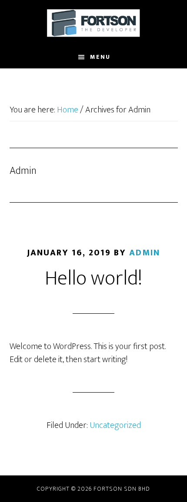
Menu (100, 57)
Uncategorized (115, 425)
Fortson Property (94, 23)
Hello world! (93, 278)
